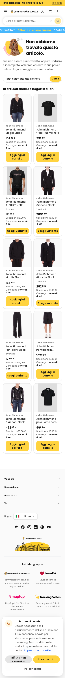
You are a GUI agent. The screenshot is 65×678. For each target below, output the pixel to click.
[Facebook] (23, 527)
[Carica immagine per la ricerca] (50, 20)
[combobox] (25, 21)
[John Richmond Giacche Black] (48, 181)
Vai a (7, 503)
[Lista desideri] (50, 11)
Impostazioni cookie (37, 650)
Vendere (9, 478)
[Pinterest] (42, 527)
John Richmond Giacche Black (46, 203)
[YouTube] (49, 527)
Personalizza (32, 669)
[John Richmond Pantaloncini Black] (48, 325)
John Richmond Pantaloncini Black (46, 348)
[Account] (42, 11)
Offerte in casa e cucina (38, 30)
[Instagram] (29, 527)
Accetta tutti (46, 659)
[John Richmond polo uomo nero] (48, 398)
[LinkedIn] (36, 527)
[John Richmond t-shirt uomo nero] (48, 108)
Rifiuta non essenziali (18, 659)
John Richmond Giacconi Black (16, 420)
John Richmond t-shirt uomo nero (47, 131)
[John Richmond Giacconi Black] (17, 398)
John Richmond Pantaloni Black (16, 348)
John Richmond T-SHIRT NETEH (16, 203)
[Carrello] (58, 11)
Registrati (57, 2)
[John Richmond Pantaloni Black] (17, 325)
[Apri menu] (5, 11)
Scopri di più (11, 487)
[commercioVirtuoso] (24, 11)
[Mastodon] (16, 527)
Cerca (55, 78)
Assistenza (10, 495)
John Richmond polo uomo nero (46, 420)
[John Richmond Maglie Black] (17, 108)
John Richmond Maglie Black (16, 131)
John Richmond (15, 126)
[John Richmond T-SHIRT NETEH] (17, 181)
